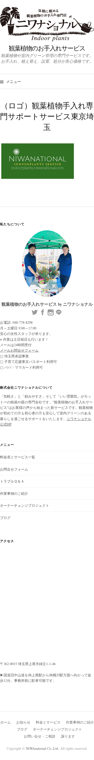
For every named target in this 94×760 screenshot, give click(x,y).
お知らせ (23, 722)
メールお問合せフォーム (19, 350)
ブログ (5, 517)
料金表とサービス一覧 (17, 457)
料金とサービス (48, 722)
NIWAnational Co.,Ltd (42, 748)
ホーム (5, 722)
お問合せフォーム (14, 469)
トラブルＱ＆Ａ (12, 481)
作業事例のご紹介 (14, 493)
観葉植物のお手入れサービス (47, 48)
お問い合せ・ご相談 (39, 736)
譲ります (68, 736)
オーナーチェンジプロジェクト (24, 505)
